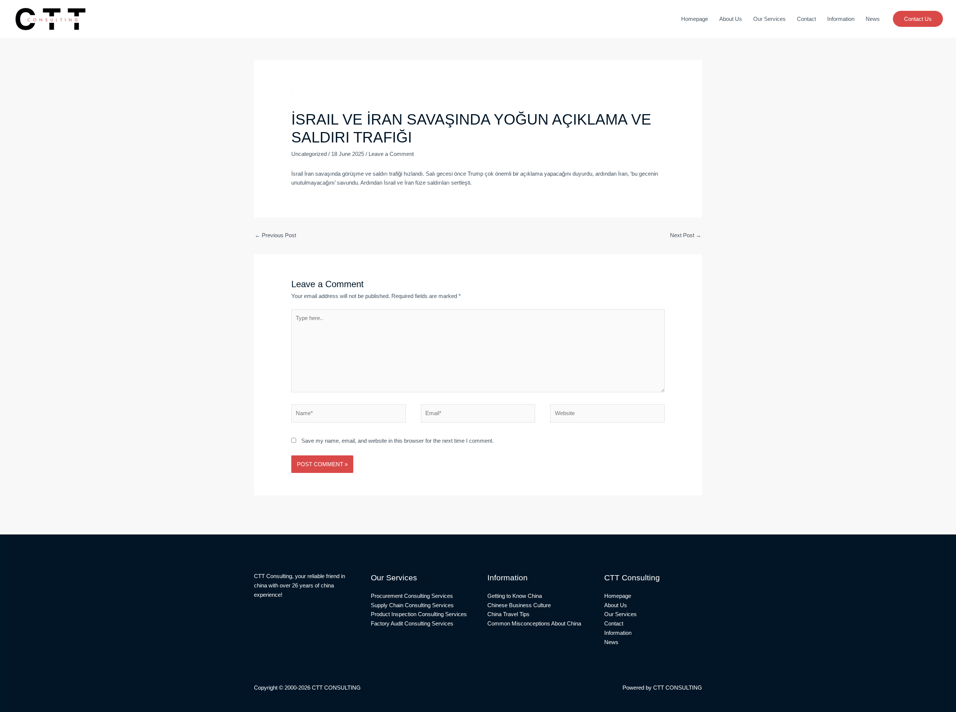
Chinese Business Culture (519, 605)
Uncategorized (309, 154)
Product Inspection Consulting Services (419, 614)
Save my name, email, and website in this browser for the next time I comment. (397, 440)
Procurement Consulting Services (412, 596)
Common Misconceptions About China (534, 623)
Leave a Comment (391, 154)
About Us (730, 19)
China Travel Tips (508, 614)
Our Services (769, 19)
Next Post (685, 235)
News (873, 19)
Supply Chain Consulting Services (412, 605)
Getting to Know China (514, 596)
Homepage (694, 19)
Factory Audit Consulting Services (412, 623)
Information (840, 19)
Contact (806, 19)
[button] (918, 19)
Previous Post (275, 235)
